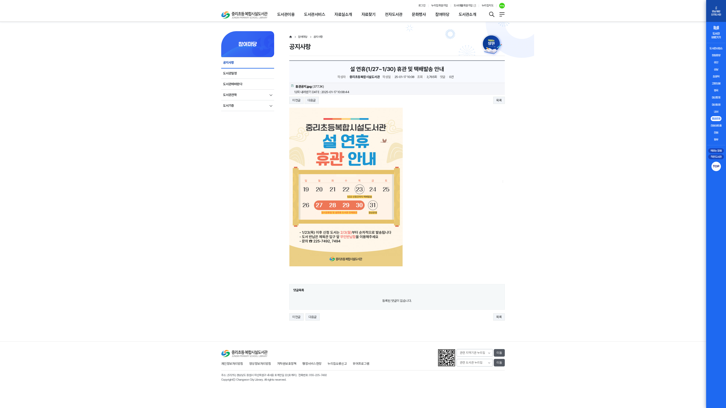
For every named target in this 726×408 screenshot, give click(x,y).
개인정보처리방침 (232, 364)
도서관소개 (467, 14)
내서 (716, 111)
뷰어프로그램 (361, 364)
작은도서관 (716, 156)
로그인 (421, 5)
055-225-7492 (318, 375)
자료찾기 (368, 14)
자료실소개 (343, 14)
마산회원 (716, 104)
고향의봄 (716, 83)
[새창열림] (500, 5)
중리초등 (716, 118)
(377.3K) (310, 86)
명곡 (716, 90)
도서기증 (228, 105)
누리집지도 (487, 5)
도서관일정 (230, 73)
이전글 (296, 100)
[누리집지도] (502, 14)
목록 (499, 100)
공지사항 (228, 62)
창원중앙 (716, 55)
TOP (716, 166)
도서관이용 (286, 14)
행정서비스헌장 (311, 364)
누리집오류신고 (337, 364)
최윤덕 (716, 76)
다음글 (312, 100)
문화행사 (419, 14)
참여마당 (442, 14)
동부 (716, 139)
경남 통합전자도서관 (716, 13)
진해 (716, 132)
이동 (499, 353)
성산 (716, 62)
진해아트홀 (716, 125)
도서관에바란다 (232, 84)
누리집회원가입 (439, 5)
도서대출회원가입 (463, 5)
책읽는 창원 (716, 150)
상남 (716, 69)
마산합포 (716, 97)
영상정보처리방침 (260, 364)
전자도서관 (393, 14)
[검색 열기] (491, 14)
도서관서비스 (314, 14)
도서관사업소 (716, 48)
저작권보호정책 (286, 364)
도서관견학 (230, 95)
